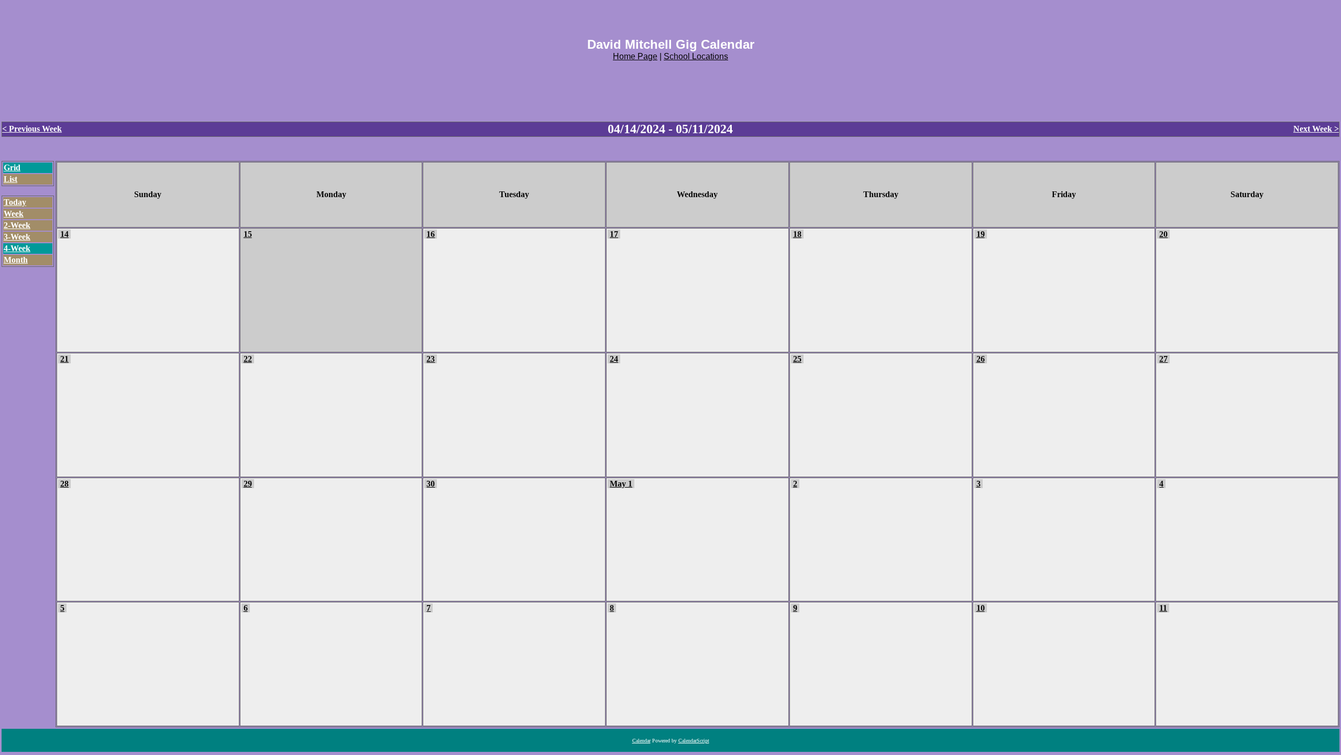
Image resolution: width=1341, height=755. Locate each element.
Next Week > (1316, 128)
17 (614, 234)
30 (430, 483)
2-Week (17, 225)
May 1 (621, 483)
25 (797, 358)
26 (980, 358)
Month (16, 259)
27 (1163, 358)
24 (614, 358)
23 (430, 358)
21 (64, 358)
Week (14, 213)
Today (15, 202)
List (10, 179)
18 (797, 234)
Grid (12, 167)
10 (980, 607)
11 (1163, 607)
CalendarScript (693, 740)
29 (248, 483)
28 (64, 483)
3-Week (17, 236)
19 (980, 234)
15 (248, 234)
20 (1163, 234)
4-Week (17, 248)
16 (430, 234)
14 (64, 234)
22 (248, 358)
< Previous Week (32, 128)
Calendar (641, 740)
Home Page (635, 56)
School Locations (696, 56)
